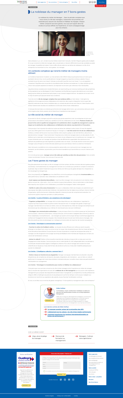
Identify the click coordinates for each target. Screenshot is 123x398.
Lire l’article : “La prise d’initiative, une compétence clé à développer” (49, 198)
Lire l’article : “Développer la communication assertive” (45, 223)
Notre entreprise (63, 2)
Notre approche (42, 2)
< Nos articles (32, 7)
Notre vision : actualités (95, 376)
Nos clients (91, 374)
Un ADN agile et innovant (95, 356)
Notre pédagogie (93, 360)
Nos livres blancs (93, 382)
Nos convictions (52, 2)
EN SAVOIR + (48, 300)
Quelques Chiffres (93, 370)
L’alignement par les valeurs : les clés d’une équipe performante (69, 312)
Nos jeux (91, 379)
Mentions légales (49, 395)
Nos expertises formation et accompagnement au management (96, 364)
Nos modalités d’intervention (96, 358)
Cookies (76, 395)
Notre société (92, 368)
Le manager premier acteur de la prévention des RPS (66, 309)
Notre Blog (101, 2)
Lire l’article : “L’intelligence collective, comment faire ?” (45, 251)
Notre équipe (92, 372)
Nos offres (74, 2)
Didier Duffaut (60, 288)
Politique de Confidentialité (64, 395)
